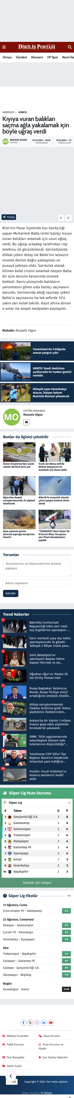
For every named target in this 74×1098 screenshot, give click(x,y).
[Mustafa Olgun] (11, 417)
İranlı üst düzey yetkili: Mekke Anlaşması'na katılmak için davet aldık (53, 466)
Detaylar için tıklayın (37, 883)
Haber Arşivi (14, 1066)
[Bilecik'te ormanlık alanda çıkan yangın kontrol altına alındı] (55, 486)
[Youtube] (51, 1023)
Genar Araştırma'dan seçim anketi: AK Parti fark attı (18, 465)
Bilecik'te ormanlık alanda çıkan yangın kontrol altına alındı (54, 500)
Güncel (22, 112)
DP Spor (52, 57)
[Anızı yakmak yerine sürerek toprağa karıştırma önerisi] (19, 519)
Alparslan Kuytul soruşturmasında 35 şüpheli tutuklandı (19, 500)
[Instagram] (37, 1023)
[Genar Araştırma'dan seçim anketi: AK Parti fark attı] (19, 452)
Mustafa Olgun (33, 414)
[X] (30, 1023)
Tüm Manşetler (15, 1057)
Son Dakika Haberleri (55, 1057)
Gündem (21, 57)
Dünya (7, 57)
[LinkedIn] (44, 1023)
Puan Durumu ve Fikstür (51, 1046)
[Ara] (70, 47)
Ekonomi (37, 57)
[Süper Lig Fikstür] (69, 896)
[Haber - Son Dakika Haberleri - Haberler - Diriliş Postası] (37, 47)
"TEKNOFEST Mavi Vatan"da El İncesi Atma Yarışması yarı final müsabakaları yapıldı (54, 536)
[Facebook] (23, 1023)
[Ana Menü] (4, 47)
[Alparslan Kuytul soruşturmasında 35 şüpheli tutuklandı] (19, 486)
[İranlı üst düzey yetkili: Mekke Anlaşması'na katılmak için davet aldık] (55, 452)
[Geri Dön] (10, 1076)
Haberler (8, 112)
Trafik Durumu (15, 1044)
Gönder (11, 593)
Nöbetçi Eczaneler (18, 1036)
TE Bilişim (46, 1093)
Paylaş (11, 217)
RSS (13, 1081)
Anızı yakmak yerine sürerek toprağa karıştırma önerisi (19, 534)
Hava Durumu (51, 1036)
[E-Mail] (26, 422)
